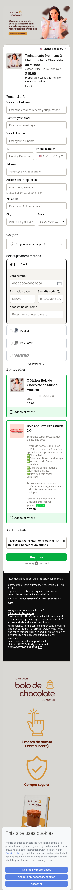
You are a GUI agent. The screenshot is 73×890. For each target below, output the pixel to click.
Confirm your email (18, 118)
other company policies (26, 631)
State (41, 214)
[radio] (11, 264)
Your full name (15, 133)
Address (11, 164)
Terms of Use (39, 628)
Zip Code (12, 199)
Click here (52, 77)
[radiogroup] (36, 310)
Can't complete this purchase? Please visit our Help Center (36, 586)
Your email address (18, 102)
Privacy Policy (55, 628)
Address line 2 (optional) (21, 180)
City (8, 214)
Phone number (45, 149)
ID (7, 149)
